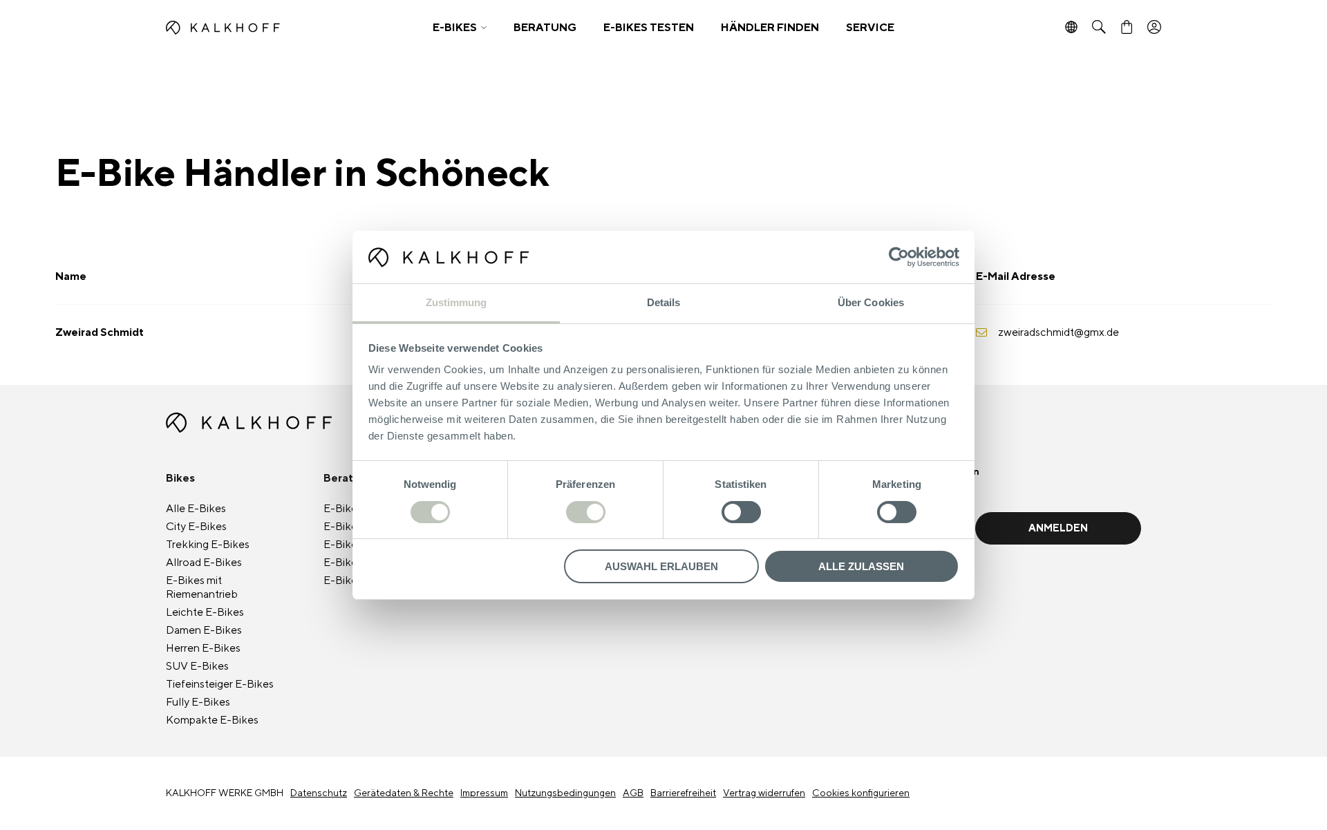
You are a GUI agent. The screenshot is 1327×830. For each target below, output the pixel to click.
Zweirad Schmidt (99, 332)
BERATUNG (545, 28)
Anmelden (1058, 528)
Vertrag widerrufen (764, 793)
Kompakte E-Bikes (212, 720)
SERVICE (870, 28)
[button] (459, 27)
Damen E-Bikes (204, 630)
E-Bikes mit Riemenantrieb (202, 587)
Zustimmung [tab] (456, 302)
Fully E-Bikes (198, 702)
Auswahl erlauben (661, 566)
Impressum (484, 793)
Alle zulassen (861, 566)
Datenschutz (318, 793)
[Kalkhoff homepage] (288, 28)
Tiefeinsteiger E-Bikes (220, 684)
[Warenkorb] (1126, 28)
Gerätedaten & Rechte (403, 793)
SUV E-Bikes (197, 666)
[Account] (1154, 28)
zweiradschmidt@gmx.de (1058, 332)
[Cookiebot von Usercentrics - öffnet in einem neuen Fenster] (898, 257)
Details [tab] (664, 302)
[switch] (585, 512)
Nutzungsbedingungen (565, 793)
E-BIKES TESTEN (648, 28)
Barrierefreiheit (683, 793)
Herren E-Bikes (203, 648)
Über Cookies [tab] (871, 302)
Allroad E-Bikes (204, 562)
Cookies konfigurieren (861, 793)
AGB (633, 793)
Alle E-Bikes (196, 509)
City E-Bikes (196, 527)
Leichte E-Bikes (205, 612)
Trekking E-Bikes (208, 544)
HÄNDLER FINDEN (770, 28)
